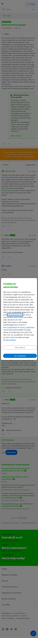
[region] (19, 319)
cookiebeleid (12, 327)
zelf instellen (11, 340)
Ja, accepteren (20, 356)
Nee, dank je (20, 347)
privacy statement (27, 327)
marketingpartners (15, 315)
